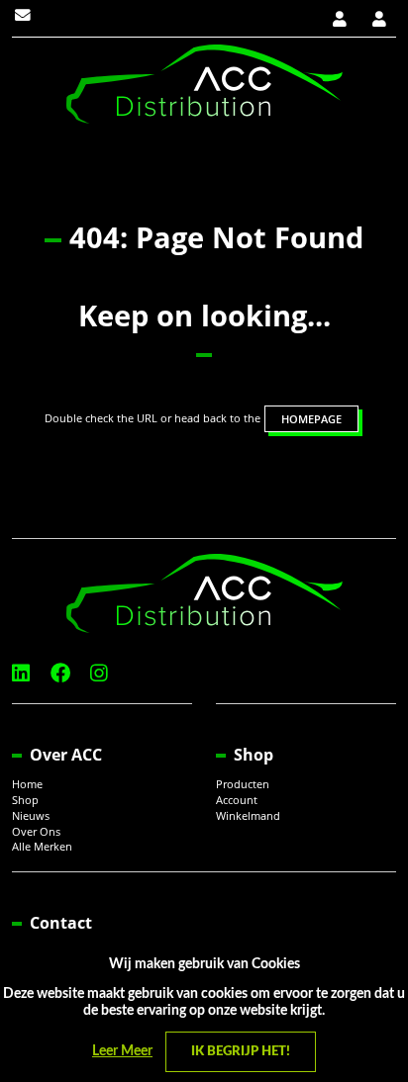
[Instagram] (99, 672)
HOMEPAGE (311, 418)
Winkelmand (248, 816)
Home (27, 784)
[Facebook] (60, 672)
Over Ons (36, 832)
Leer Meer (122, 1051)
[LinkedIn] (21, 672)
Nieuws (31, 816)
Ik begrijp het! (240, 1051)
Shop (25, 800)
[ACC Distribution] (204, 82)
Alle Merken (42, 847)
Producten (242, 784)
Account (236, 800)
